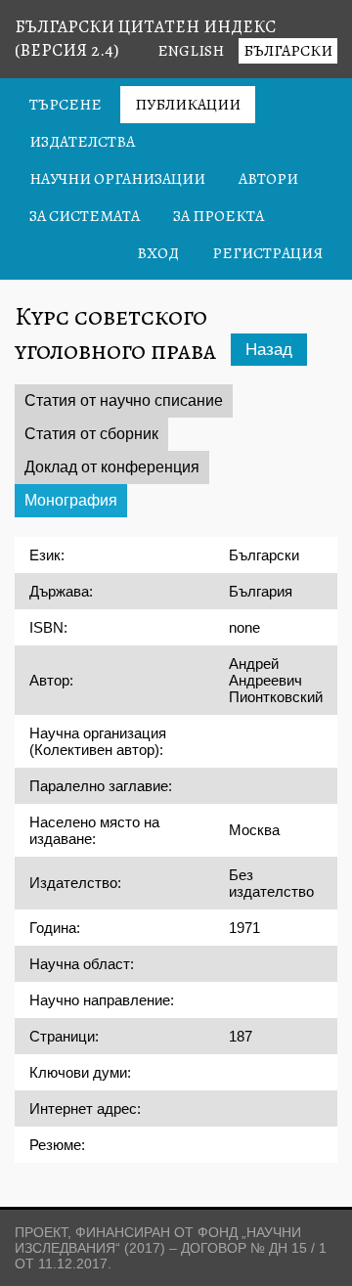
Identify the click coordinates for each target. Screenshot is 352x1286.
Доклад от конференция (111, 467)
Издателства (82, 142)
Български (287, 51)
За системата (84, 216)
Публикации (188, 104)
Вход (158, 253)
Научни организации (117, 179)
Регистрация (267, 253)
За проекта (218, 216)
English (190, 51)
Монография (70, 500)
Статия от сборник (91, 433)
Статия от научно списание (123, 400)
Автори (268, 179)
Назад (268, 349)
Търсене (65, 104)
